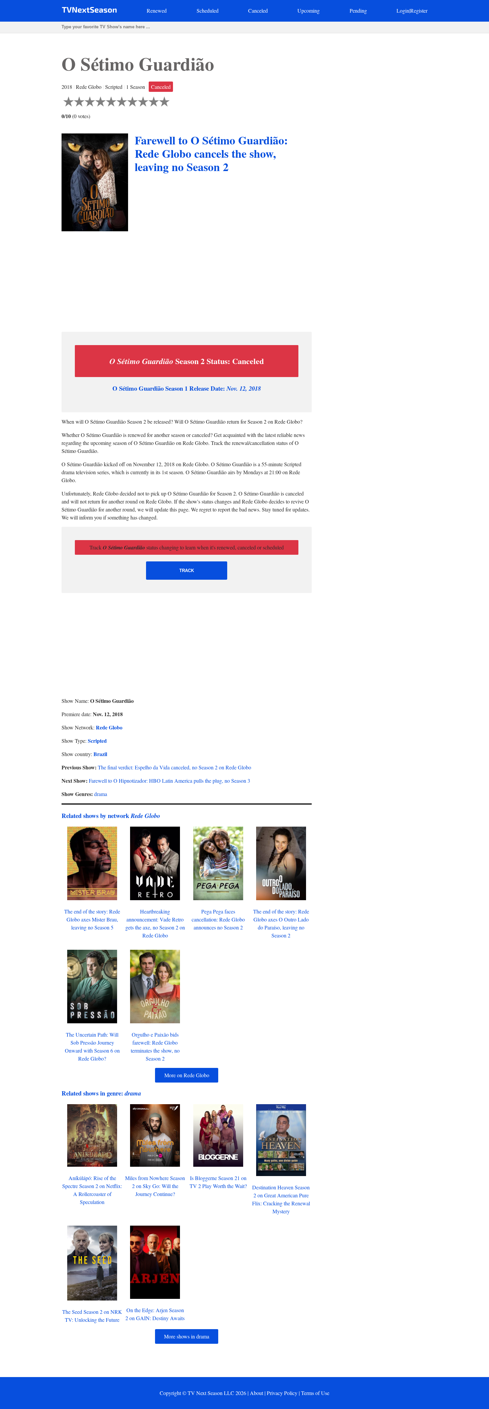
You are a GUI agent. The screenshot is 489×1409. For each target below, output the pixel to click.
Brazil (100, 754)
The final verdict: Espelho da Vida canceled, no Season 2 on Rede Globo (174, 767)
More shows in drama (186, 1336)
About (256, 1392)
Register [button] (418, 10)
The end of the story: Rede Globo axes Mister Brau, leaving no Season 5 (92, 919)
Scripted (97, 740)
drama (100, 793)
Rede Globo (109, 727)
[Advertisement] (187, 279)
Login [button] (403, 10)
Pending (358, 10)
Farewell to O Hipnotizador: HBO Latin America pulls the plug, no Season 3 (169, 780)
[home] (89, 11)
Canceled (258, 10)
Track (186, 570)
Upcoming (308, 10)
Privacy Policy (282, 1392)
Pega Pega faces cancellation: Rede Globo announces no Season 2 (218, 919)
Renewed (157, 10)
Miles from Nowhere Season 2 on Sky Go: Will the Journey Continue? (155, 1185)
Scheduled (208, 10)
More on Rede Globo (186, 1075)
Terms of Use (315, 1392)
